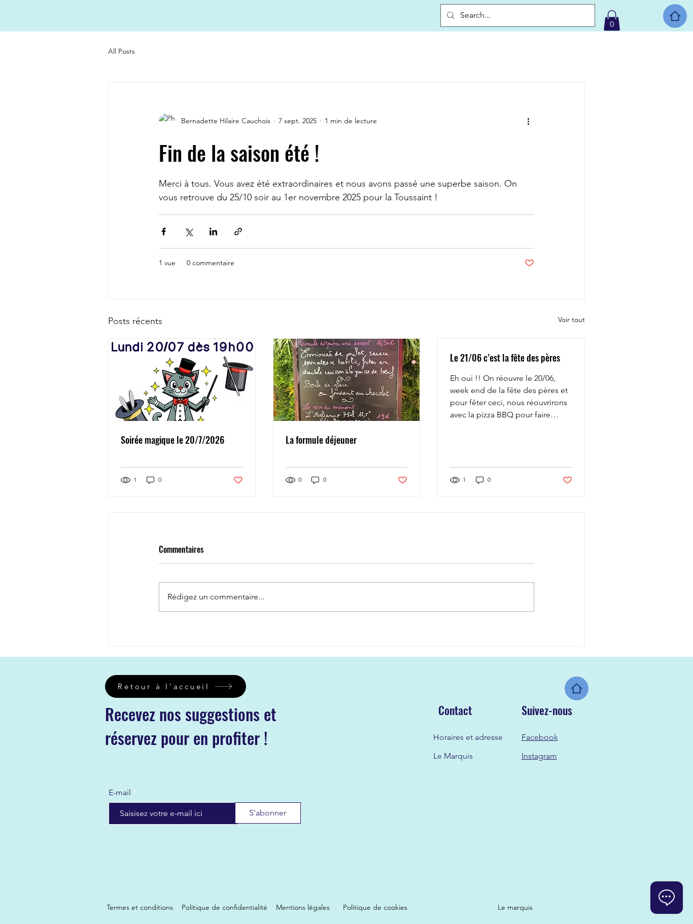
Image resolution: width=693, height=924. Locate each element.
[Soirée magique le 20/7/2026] (182, 380)
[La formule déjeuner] (346, 380)
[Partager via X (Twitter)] (188, 231)
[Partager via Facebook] (163, 231)
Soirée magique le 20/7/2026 (172, 439)
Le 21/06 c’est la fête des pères (505, 357)
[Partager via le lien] (238, 231)
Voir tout (571, 319)
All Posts (121, 51)
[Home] (675, 16)
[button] (611, 20)
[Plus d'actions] (528, 121)
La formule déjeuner (321, 439)
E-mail (120, 793)
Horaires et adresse (468, 737)
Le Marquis (453, 756)
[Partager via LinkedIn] (213, 231)
